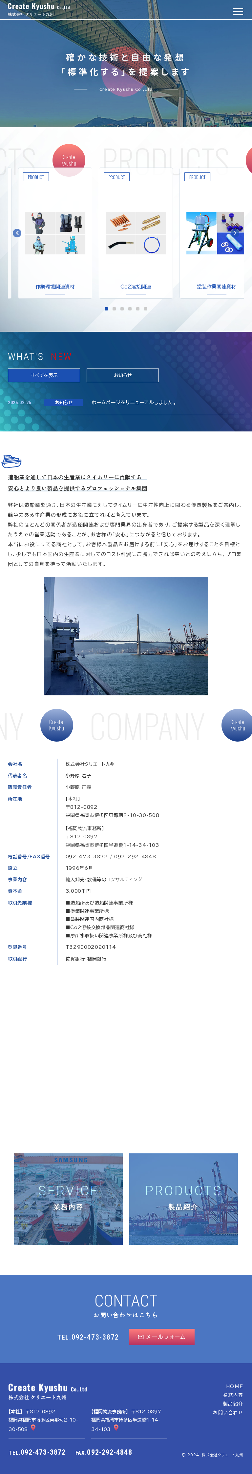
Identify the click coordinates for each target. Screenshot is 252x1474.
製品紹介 (233, 1404)
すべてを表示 (44, 375)
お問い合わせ (228, 1412)
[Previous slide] (17, 233)
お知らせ (123, 375)
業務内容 (233, 1395)
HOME (234, 1386)
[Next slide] (235, 233)
